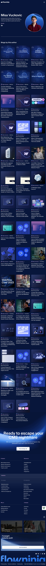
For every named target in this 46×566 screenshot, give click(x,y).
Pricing (25, 508)
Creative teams (4, 486)
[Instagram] (42, 554)
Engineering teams (5, 487)
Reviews (2, 511)
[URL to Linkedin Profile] (2, 25)
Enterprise (26, 506)
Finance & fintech (27, 484)
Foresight (26, 466)
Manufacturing (27, 494)
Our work (26, 510)
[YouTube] (44, 554)
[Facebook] (36, 554)
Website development (5, 464)
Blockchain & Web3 (28, 491)
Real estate (26, 498)
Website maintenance (5, 466)
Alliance (25, 513)
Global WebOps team (5, 506)
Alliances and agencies (6, 491)
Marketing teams (4, 484)
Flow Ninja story (4, 510)
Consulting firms (4, 489)
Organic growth (4, 467)
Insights (25, 464)
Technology (26, 487)
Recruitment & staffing (28, 489)
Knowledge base (27, 462)
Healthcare (26, 486)
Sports (25, 496)
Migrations (26, 469)
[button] (44, 2)
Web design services (5, 462)
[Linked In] (38, 554)
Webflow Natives (4, 508)
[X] (40, 554)
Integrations (26, 471)
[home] (5, 2)
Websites (26, 467)
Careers (25, 511)
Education (26, 493)
